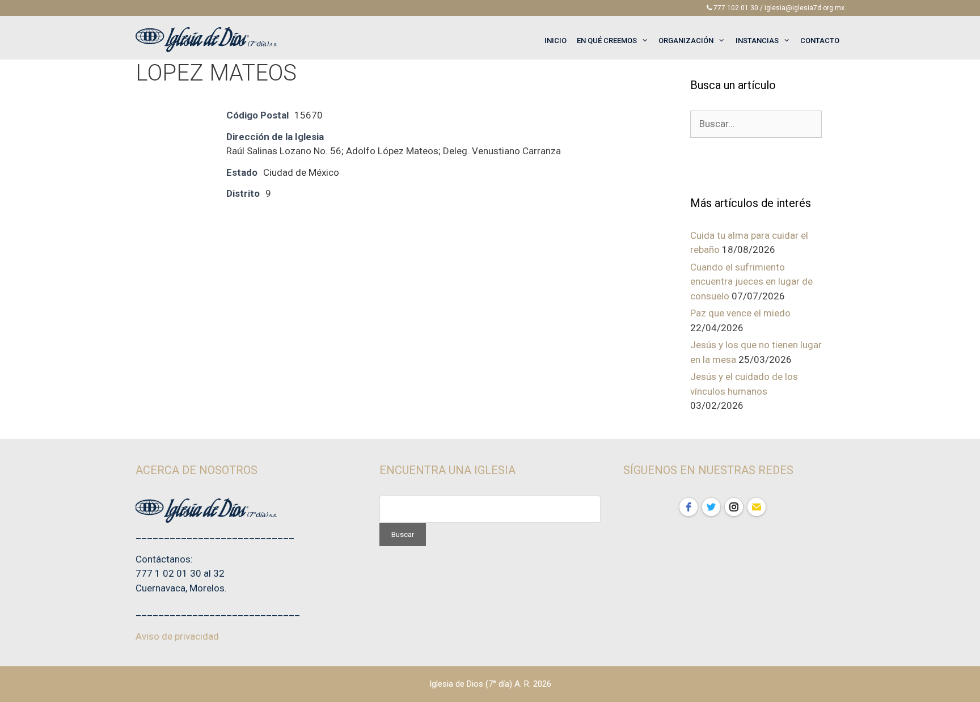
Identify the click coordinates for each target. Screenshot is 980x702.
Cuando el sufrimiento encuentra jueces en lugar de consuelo (751, 281)
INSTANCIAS (757, 40)
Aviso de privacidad (177, 636)
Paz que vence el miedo (740, 313)
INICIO (555, 40)
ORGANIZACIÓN (685, 40)
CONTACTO (819, 40)
